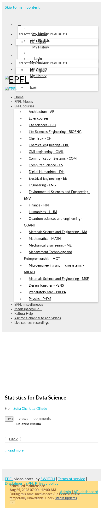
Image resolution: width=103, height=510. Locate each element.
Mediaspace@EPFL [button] (28, 309)
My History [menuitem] (40, 47)
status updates (66, 498)
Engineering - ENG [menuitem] (42, 185)
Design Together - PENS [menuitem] (46, 285)
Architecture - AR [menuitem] (41, 112)
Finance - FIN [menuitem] (39, 205)
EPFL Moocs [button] (23, 102)
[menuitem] (38, 42)
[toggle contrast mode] (19, 70)
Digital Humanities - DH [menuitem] (46, 172)
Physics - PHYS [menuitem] (40, 299)
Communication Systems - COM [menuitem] (53, 158)
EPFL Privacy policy (41, 483)
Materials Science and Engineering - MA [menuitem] (58, 232)
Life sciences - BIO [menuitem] (42, 125)
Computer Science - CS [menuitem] (46, 165)
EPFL (9, 479)
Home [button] (18, 97)
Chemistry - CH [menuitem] (40, 138)
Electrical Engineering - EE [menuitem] (48, 178)
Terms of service (71, 479)
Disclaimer (14, 483)
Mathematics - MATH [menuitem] (45, 239)
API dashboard (86, 492)
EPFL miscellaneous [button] (28, 304)
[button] (6, 14)
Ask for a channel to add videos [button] (37, 318)
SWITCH (47, 479)
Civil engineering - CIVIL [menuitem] (46, 152)
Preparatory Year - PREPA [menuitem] (47, 292)
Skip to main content (22, 7)
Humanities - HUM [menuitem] (43, 212)
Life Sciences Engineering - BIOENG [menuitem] (55, 132)
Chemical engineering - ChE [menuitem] (49, 145)
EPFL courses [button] (24, 106)
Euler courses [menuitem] (38, 118)
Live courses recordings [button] (31, 323)
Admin (65, 492)
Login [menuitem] (34, 87)
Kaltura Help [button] (23, 313)
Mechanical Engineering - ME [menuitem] (50, 245)
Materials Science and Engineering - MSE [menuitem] (59, 279)
